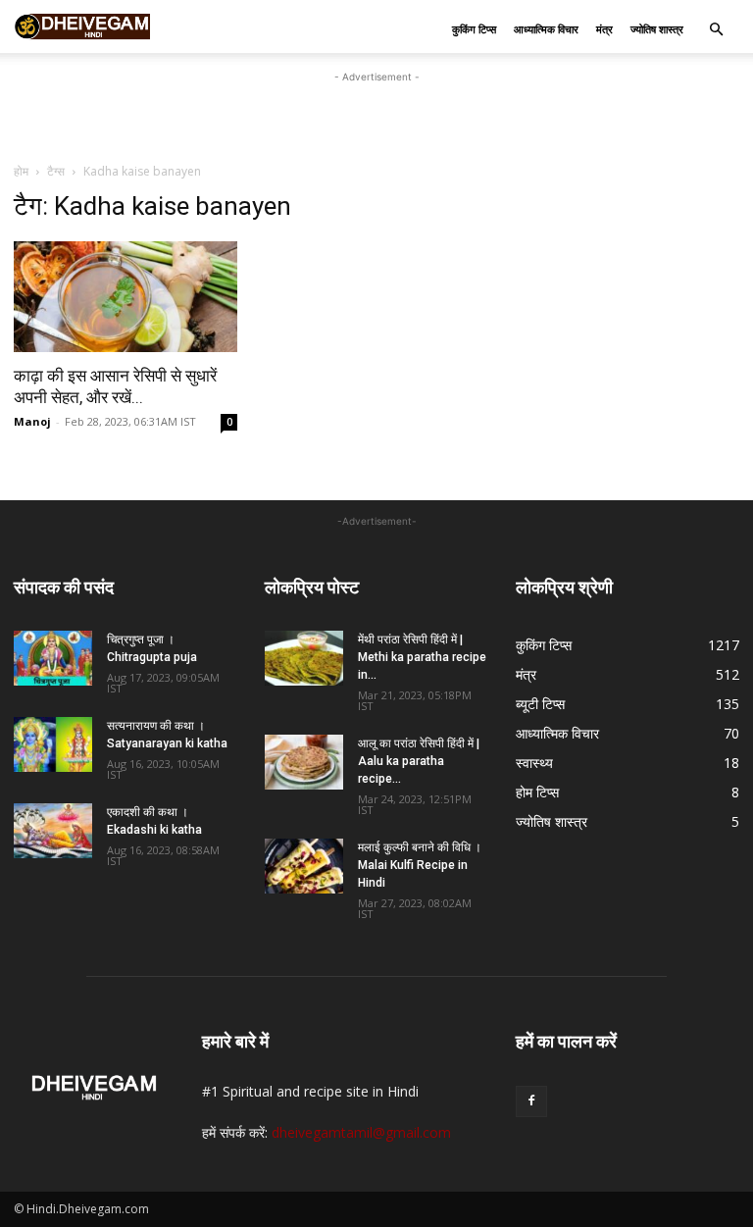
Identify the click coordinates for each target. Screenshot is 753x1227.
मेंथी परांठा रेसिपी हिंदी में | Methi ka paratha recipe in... (422, 657)
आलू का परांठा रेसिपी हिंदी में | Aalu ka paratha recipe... (418, 761)
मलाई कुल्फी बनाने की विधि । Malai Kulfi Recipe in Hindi (419, 865)
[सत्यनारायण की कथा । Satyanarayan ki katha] (53, 744)
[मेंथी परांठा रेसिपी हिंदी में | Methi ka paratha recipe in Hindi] (304, 658)
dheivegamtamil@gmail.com (361, 1132)
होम (21, 171)
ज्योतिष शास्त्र (656, 29)
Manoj (32, 421)
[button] (715, 30)
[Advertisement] (376, 116)
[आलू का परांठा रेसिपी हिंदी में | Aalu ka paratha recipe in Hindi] (304, 762)
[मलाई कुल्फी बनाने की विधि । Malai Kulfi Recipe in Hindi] (304, 866)
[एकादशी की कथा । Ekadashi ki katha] (53, 830)
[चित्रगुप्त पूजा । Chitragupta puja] (53, 658)
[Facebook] (531, 1101)
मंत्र (604, 29)
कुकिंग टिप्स (474, 29)
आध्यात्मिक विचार (546, 29)
